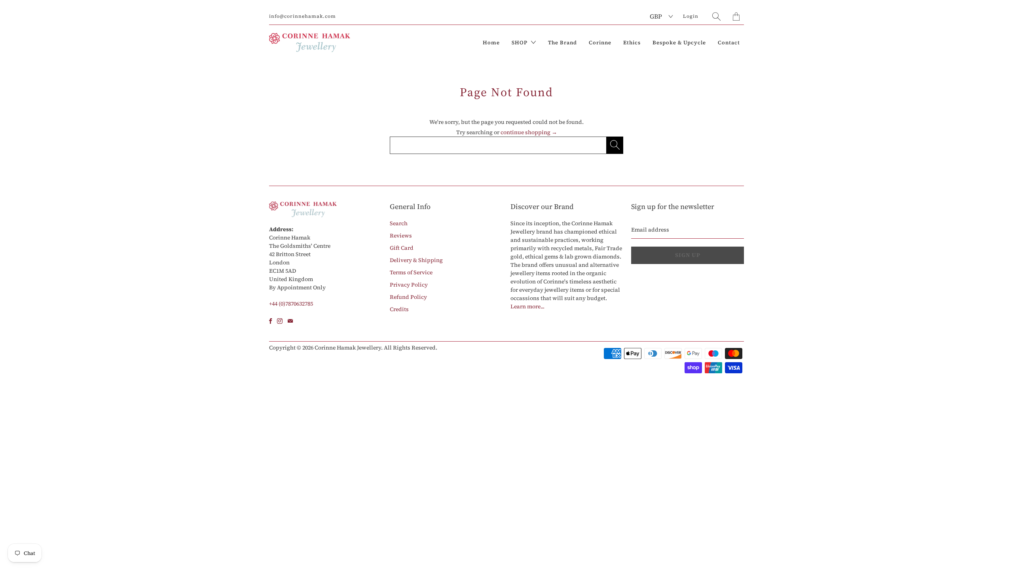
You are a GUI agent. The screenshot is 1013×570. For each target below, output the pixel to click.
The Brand (562, 42)
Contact (729, 42)
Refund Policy (408, 297)
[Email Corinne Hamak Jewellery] (290, 321)
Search (399, 223)
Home (491, 42)
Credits (399, 309)
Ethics (632, 42)
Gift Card (402, 248)
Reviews (401, 235)
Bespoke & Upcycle (679, 42)
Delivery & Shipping (416, 260)
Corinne (600, 42)
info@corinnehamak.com (302, 16)
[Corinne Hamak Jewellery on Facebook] (270, 321)
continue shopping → (529, 132)
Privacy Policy (409, 285)
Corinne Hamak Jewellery (348, 348)
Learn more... (527, 306)
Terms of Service (411, 272)
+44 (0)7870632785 (291, 304)
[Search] (716, 16)
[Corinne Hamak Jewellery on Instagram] (280, 321)
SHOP (520, 42)
